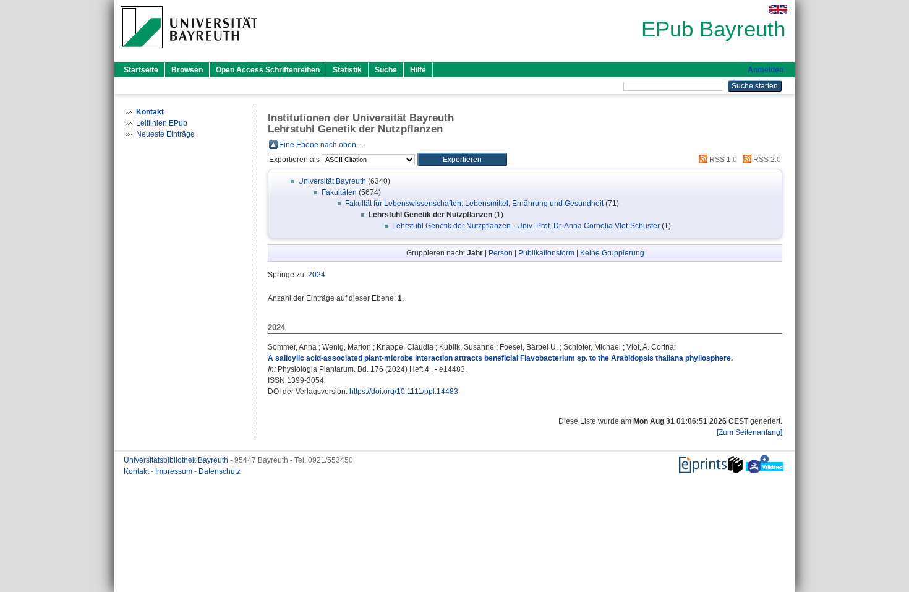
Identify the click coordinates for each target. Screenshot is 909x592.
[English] (778, 9)
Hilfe (418, 70)
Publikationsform (546, 253)
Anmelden (765, 70)
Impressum (174, 471)
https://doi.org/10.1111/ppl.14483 (403, 391)
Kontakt (137, 471)
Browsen (187, 70)
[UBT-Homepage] (188, 52)
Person (501, 253)
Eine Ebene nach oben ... (321, 144)
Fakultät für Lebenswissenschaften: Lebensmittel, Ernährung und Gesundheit (474, 203)
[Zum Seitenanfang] (749, 432)
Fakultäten (339, 192)
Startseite (141, 70)
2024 (316, 274)
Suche (386, 70)
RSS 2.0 (766, 159)
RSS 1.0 (722, 159)
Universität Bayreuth (332, 181)
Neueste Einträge (165, 134)
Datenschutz (219, 471)
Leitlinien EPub (161, 123)
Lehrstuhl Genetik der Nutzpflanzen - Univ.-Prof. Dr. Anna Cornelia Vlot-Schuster (526, 225)
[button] (462, 159)
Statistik (347, 70)
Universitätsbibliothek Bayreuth (177, 460)
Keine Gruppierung (612, 253)
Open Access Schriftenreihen (268, 70)
